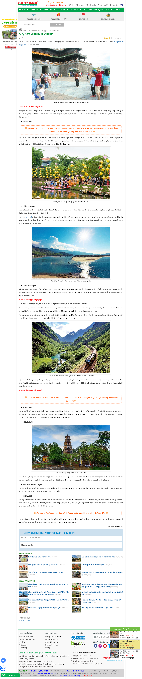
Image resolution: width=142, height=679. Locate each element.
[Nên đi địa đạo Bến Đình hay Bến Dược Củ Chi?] (76, 609)
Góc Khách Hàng (51, 633)
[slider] (107, 38)
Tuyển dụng (22, 645)
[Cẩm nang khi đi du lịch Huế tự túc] (76, 566)
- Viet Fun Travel (47, 667)
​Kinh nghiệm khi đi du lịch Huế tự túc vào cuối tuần (98, 557)
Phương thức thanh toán (53, 637)
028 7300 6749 (57, 2)
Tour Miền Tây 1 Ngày (57, 671)
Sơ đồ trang (23, 648)
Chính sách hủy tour (51, 645)
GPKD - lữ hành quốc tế (27, 639)
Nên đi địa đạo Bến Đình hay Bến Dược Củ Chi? (97, 608)
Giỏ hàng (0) (104, 5)
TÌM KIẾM (57, 25)
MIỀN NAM (35, 10)
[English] (121, 5)
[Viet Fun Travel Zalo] (109, 646)
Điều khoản (92, 5)
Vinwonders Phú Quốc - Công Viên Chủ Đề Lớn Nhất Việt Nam (48, 600)
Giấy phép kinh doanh (26, 637)
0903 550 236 (94, 658)
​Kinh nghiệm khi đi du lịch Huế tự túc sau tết (43, 565)
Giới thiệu (81, 5)
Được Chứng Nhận (77, 633)
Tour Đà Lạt (23, 676)
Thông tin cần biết (25, 633)
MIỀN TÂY (22, 10)
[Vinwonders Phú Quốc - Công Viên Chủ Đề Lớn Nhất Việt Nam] (23, 601)
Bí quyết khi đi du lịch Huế (50, 30)
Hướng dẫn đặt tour (51, 639)
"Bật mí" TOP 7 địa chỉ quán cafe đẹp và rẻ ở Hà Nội (45, 572)
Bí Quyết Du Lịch (34, 30)
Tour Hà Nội (103, 673)
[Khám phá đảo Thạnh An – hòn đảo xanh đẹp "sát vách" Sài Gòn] (23, 586)
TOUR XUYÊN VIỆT (94, 10)
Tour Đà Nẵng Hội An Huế (48, 676)
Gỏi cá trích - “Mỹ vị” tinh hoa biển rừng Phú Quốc (44, 608)
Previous (19, 16)
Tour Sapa (113, 673)
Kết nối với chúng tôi (100, 642)
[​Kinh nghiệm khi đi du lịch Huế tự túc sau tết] (23, 566)
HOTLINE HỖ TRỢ (13, 675)
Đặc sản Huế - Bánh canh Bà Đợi (39, 557)
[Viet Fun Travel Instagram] (100, 646)
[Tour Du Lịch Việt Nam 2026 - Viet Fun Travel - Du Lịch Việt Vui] (28, 3)
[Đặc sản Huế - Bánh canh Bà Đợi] (23, 558)
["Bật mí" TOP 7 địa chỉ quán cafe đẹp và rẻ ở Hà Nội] (23, 574)
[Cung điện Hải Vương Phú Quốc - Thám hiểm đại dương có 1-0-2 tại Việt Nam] (76, 601)
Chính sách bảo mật (51, 642)
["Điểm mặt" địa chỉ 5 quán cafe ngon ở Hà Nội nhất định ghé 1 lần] (76, 574)
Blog (73, 5)
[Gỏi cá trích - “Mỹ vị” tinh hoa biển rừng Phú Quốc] (23, 609)
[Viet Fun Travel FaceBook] (95, 646)
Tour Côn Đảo (93, 673)
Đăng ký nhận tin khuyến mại (103, 633)
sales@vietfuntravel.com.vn (87, 661)
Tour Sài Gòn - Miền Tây (26, 673)
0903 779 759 (83, 658)
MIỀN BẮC (62, 10)
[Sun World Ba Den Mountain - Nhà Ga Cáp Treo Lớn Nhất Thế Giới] (76, 594)
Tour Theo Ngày (77, 10)
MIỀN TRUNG (48, 10)
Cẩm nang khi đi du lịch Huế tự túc (93, 565)
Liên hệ (118, 10)
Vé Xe (108, 10)
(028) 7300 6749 (85, 656)
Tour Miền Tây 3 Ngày (110, 671)
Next (122, 16)
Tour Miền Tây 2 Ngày (94, 671)
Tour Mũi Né (33, 676)
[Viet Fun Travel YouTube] (104, 646)
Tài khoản (115, 5)
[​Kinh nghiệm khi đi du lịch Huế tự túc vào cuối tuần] (76, 558)
